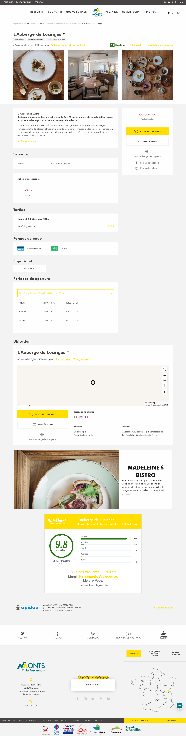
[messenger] (179, 708)
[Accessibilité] (168, 12)
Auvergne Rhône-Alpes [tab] (155, 653)
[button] (178, 12)
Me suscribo (93, 684)
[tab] (63, 293)
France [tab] (134, 653)
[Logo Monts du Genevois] (31, 666)
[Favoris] (173, 13)
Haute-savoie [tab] (176, 653)
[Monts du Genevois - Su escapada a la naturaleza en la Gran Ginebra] (97, 12)
